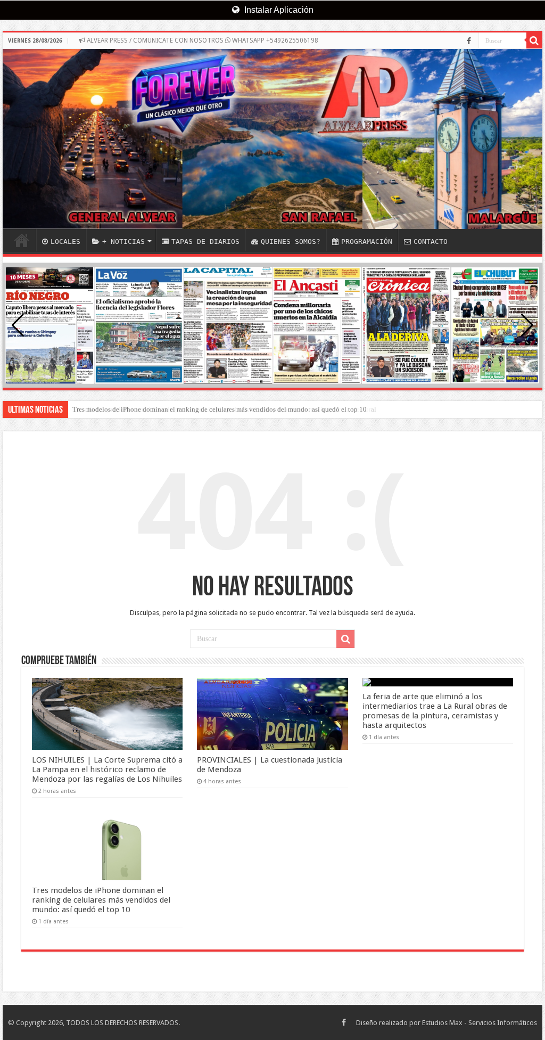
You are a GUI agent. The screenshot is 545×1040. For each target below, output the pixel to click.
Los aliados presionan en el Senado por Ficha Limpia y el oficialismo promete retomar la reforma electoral (224, 409)
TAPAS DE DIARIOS (205, 241)
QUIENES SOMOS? (290, 241)
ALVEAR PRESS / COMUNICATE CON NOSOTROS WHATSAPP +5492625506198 (201, 40)
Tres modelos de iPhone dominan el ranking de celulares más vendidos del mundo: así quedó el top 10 (101, 900)
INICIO (22, 240)
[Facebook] (469, 41)
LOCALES (65, 241)
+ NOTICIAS (123, 241)
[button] (527, 325)
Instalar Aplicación (277, 9)
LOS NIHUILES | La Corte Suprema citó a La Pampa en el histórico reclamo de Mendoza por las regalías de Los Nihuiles (107, 769)
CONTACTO (431, 241)
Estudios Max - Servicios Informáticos (479, 1023)
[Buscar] (534, 40)
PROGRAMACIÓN (366, 241)
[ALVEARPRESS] (272, 139)
